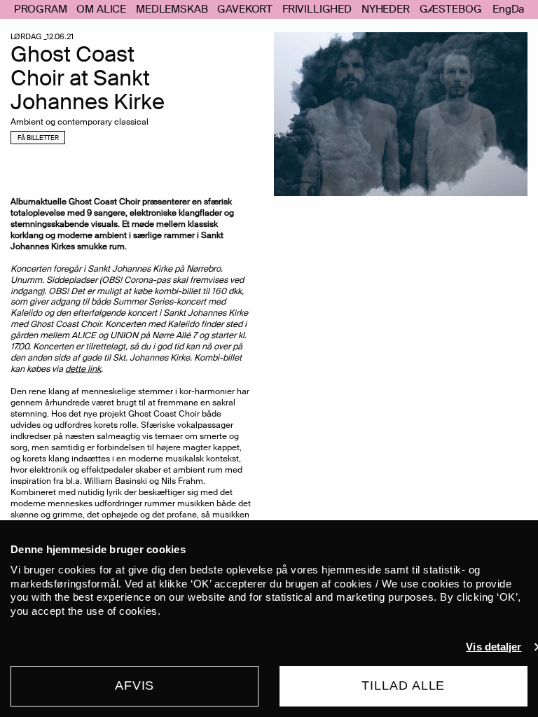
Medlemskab (171, 9)
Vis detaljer (493, 647)
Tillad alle (403, 685)
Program (40, 9)
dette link (83, 369)
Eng (501, 9)
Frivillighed (317, 9)
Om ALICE (101, 9)
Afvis (135, 685)
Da (518, 9)
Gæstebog (451, 9)
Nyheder (385, 9)
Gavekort (245, 9)
